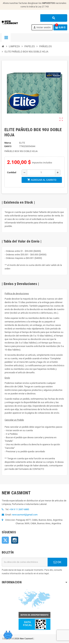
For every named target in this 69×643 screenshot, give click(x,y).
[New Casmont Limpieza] (15, 22)
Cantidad (11, 172)
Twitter (5, 540)
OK (59, 562)
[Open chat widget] (8, 635)
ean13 (7, 146)
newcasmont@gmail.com (25, 514)
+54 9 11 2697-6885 (19, 509)
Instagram (14, 540)
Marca (7, 142)
